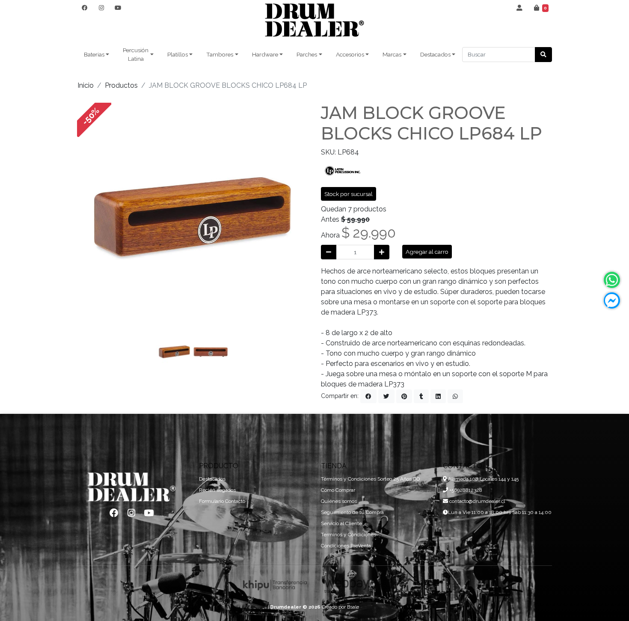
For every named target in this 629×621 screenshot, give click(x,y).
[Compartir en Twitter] (386, 396)
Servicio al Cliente (341, 523)
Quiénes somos (339, 501)
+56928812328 (465, 490)
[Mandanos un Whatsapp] (611, 279)
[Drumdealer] (314, 20)
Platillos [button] (177, 54)
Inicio (85, 85)
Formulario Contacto (222, 501)
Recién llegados (217, 490)
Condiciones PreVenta (346, 546)
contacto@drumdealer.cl (476, 501)
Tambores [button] (219, 54)
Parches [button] (307, 54)
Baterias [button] (94, 54)
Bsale (353, 607)
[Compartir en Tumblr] (421, 396)
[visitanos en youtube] (117, 7)
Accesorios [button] (350, 54)
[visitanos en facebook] (84, 7)
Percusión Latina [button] (135, 54)
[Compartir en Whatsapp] (455, 396)
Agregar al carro (427, 251)
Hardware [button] (265, 54)
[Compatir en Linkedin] (438, 396)
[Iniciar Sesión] (519, 7)
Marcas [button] (392, 54)
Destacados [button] (435, 54)
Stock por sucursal (348, 193)
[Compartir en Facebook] (368, 396)
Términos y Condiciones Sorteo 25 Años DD (370, 479)
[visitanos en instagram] (101, 7)
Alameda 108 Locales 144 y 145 (483, 479)
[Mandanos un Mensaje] (611, 300)
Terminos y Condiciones (348, 535)
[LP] (342, 170)
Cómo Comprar (338, 490)
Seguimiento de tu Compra (352, 512)
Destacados (212, 479)
